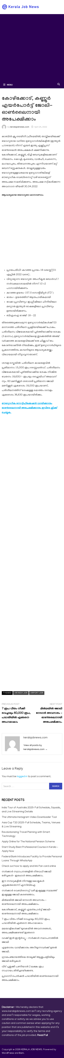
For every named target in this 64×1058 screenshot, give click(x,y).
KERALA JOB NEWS (31, 1049)
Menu (10, 84)
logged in (22, 776)
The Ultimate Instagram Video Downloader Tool (29, 817)
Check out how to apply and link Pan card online (29, 866)
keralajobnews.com (19, 127)
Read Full (42, 1035)
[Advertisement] (32, 47)
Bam (21, 1053)
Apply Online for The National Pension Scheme (28, 841)
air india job (20, 693)
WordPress (8, 1053)
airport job (36, 693)
